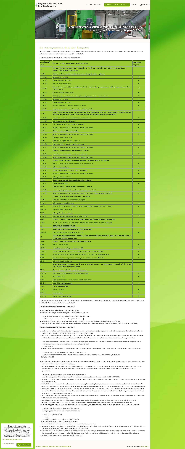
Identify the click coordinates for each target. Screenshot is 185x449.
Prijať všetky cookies (24, 445)
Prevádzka (98, 5)
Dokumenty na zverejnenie (117, 5)
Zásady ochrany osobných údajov (60, 446)
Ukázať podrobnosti (8, 444)
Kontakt (145, 5)
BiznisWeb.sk (145, 446)
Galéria (134, 5)
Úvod (90, 5)
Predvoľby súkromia (41, 446)
